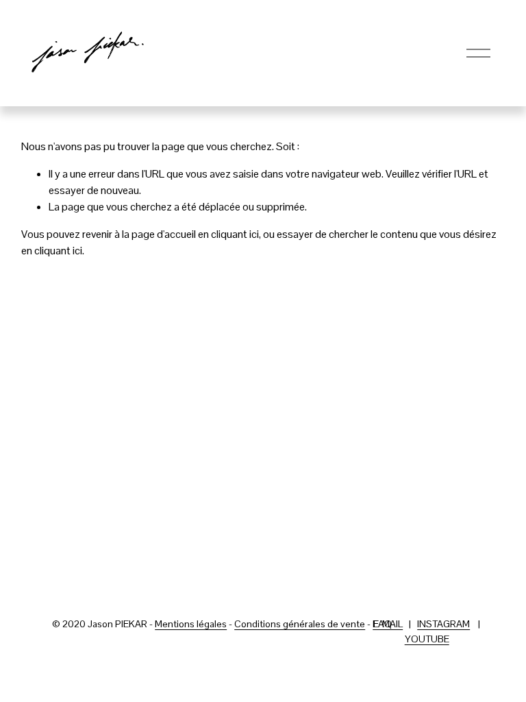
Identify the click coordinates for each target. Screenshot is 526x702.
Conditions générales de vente (299, 624)
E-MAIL (388, 624)
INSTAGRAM (443, 624)
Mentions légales (191, 624)
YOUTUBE (427, 639)
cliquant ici (235, 234)
